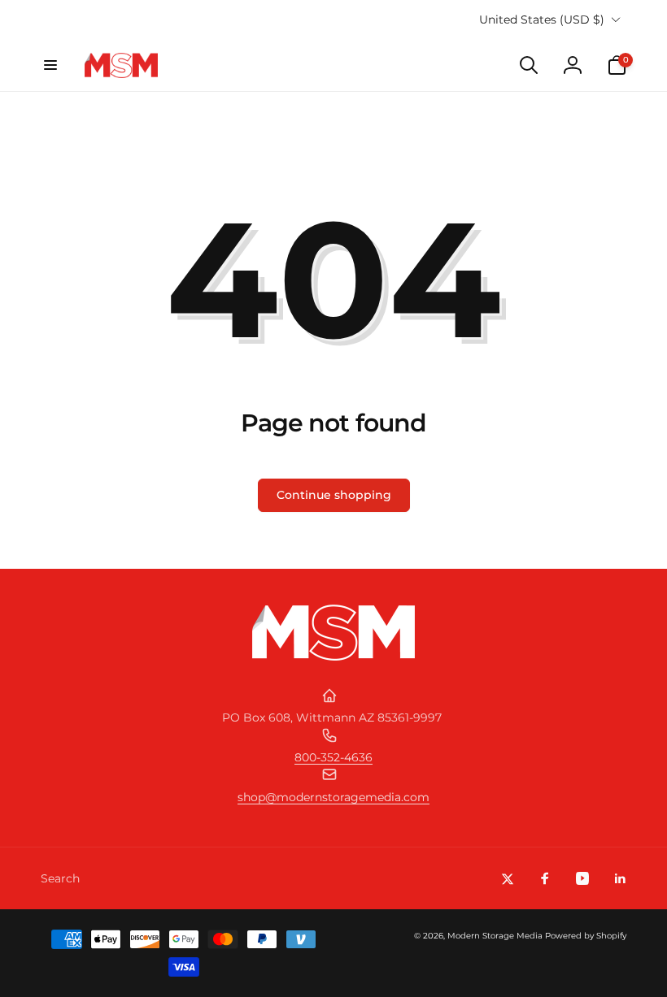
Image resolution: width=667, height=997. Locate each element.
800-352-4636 (333, 757)
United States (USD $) (541, 19)
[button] (50, 65)
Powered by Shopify (585, 935)
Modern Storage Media (495, 935)
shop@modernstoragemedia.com (333, 797)
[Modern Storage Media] (333, 656)
